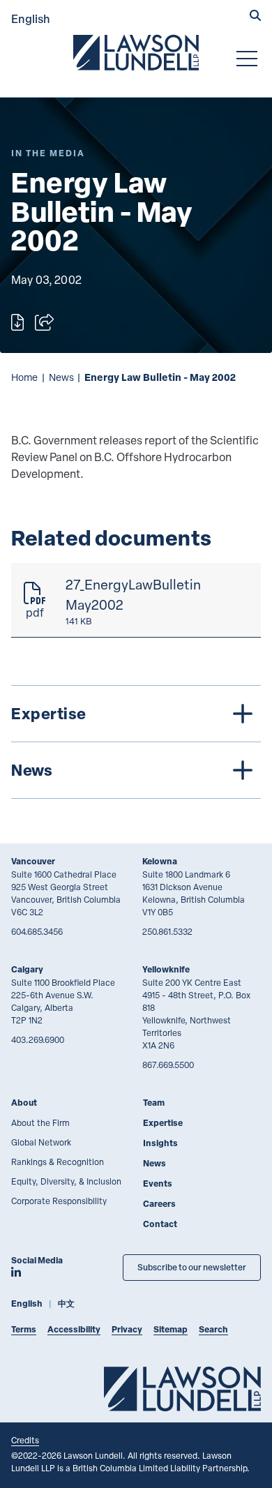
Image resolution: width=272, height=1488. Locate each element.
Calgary (27, 969)
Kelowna (159, 861)
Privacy (127, 1329)
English (30, 18)
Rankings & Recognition (57, 1161)
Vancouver (33, 861)
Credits (25, 1439)
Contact (160, 1224)
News (61, 377)
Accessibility (73, 1329)
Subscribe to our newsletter (191, 1267)
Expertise (163, 1123)
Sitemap (170, 1329)
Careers (159, 1204)
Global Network (41, 1142)
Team (154, 1103)
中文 (66, 1303)
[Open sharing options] (44, 322)
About (24, 1103)
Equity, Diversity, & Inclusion (66, 1181)
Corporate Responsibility (59, 1200)
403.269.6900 (37, 1039)
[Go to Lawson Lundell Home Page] (136, 52)
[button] (255, 16)
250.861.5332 (167, 931)
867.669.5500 (168, 1064)
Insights (160, 1143)
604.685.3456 (37, 931)
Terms (23, 1329)
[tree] (136, 742)
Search (213, 1329)
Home (24, 377)
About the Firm (40, 1122)
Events (157, 1183)
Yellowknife (166, 969)
